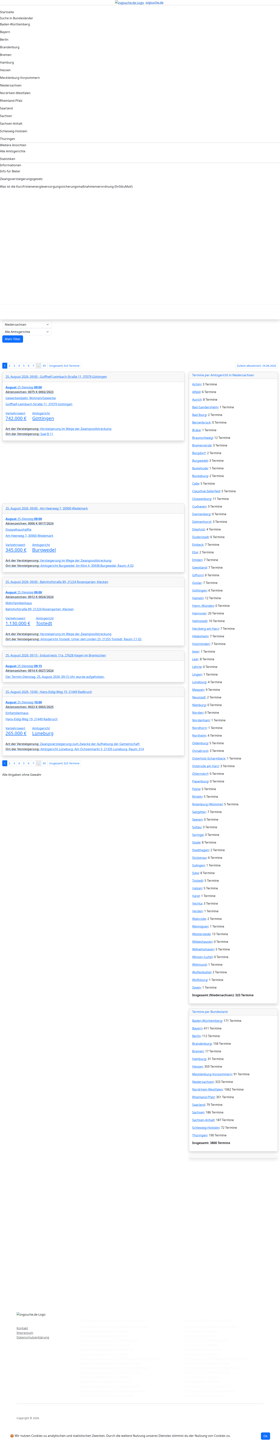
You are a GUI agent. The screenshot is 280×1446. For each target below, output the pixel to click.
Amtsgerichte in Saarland (202, 1377)
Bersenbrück (201, 422)
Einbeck (197, 545)
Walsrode (199, 919)
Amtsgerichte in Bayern (201, 1331)
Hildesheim (200, 636)
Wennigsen (200, 926)
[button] (12, 339)
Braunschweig (202, 438)
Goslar (197, 583)
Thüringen (199, 1135)
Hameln (197, 598)
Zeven (196, 987)
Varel (196, 896)
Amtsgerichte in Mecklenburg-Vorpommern (216, 1358)
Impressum (25, 1333)
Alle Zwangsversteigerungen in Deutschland (111, 1320)
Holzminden (201, 644)
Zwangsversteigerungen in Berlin (103, 1336)
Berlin (196, 1036)
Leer (195, 659)
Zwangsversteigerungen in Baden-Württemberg (114, 1326)
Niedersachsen (203, 1082)
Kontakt (22, 1328)
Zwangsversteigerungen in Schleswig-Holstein (112, 1391)
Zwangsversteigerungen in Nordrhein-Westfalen (114, 1368)
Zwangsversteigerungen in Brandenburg (108, 1340)
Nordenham (201, 720)
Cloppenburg (201, 499)
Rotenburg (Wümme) (207, 804)
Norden (197, 712)
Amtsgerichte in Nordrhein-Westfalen (211, 1368)
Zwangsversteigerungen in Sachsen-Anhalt (110, 1386)
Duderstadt (200, 537)
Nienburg (199, 705)
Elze (195, 552)
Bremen (198, 1051)
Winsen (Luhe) (202, 957)
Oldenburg (200, 743)
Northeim (199, 735)
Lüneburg (199, 682)
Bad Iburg (199, 415)
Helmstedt (199, 621)
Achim (196, 384)
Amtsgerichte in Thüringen (203, 1395)
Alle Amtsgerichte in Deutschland (208, 1320)
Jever (195, 651)
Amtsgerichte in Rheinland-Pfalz (207, 1372)
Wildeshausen (202, 942)
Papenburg (200, 781)
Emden (197, 560)
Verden (197, 911)
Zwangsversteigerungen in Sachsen (105, 1381)
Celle (195, 483)
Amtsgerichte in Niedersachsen (206, 1363)
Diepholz (198, 529)
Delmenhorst (201, 522)
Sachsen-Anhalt (203, 1120)
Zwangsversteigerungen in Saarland (105, 1377)
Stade (196, 842)
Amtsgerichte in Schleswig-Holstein (209, 1391)
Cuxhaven (199, 506)
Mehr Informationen (246, 1436)
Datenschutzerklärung (33, 1337)
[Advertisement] (117, 224)
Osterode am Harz (205, 766)
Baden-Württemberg (207, 1021)
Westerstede (201, 934)
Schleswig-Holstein (205, 1127)
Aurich (197, 399)
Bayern (197, 1028)
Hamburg (199, 1059)
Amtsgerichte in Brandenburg (205, 1340)
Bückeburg (200, 476)
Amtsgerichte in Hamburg (203, 1349)
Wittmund (199, 964)
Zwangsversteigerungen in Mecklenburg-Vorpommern (119, 1358)
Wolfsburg (199, 980)
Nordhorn (199, 728)
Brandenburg (202, 1044)
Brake (196, 430)
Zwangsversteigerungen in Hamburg (106, 1349)
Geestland (199, 567)
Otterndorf (200, 774)
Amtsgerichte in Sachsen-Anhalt (207, 1386)
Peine (196, 789)
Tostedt (197, 880)
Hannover (199, 613)
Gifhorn (197, 575)
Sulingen (198, 865)
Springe (197, 835)
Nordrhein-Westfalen (207, 1089)
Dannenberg (201, 514)
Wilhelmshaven (203, 949)
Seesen (197, 819)
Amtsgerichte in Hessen (201, 1354)
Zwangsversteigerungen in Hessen (104, 1354)
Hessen (197, 1066)
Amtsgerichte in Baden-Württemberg (211, 1326)
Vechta (197, 903)
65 (44, 365)
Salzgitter (199, 812)
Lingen (197, 674)
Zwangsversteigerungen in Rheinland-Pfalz (110, 1372)
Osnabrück (200, 751)
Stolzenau (199, 858)
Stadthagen (200, 850)
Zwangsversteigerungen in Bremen (104, 1345)
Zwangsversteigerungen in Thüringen (106, 1395)
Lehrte (197, 667)
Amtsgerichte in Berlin (200, 1336)
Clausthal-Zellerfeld (206, 491)
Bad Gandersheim (205, 407)
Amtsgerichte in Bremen (201, 1345)
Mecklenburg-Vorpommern (212, 1074)
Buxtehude (200, 468)
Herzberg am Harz (205, 629)
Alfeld (196, 392)
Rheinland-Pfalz (203, 1097)
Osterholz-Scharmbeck (208, 758)
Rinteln (197, 796)
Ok (265, 1436)
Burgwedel (200, 461)
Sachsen (198, 1112)
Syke (195, 873)
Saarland (198, 1105)
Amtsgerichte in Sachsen (202, 1381)
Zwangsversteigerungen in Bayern (104, 1331)
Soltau (196, 827)
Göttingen (199, 590)
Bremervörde (201, 445)
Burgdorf (199, 453)
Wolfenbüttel (201, 972)
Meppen (198, 690)
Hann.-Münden (203, 606)
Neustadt (199, 697)
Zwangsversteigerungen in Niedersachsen (109, 1363)
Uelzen (197, 888)
